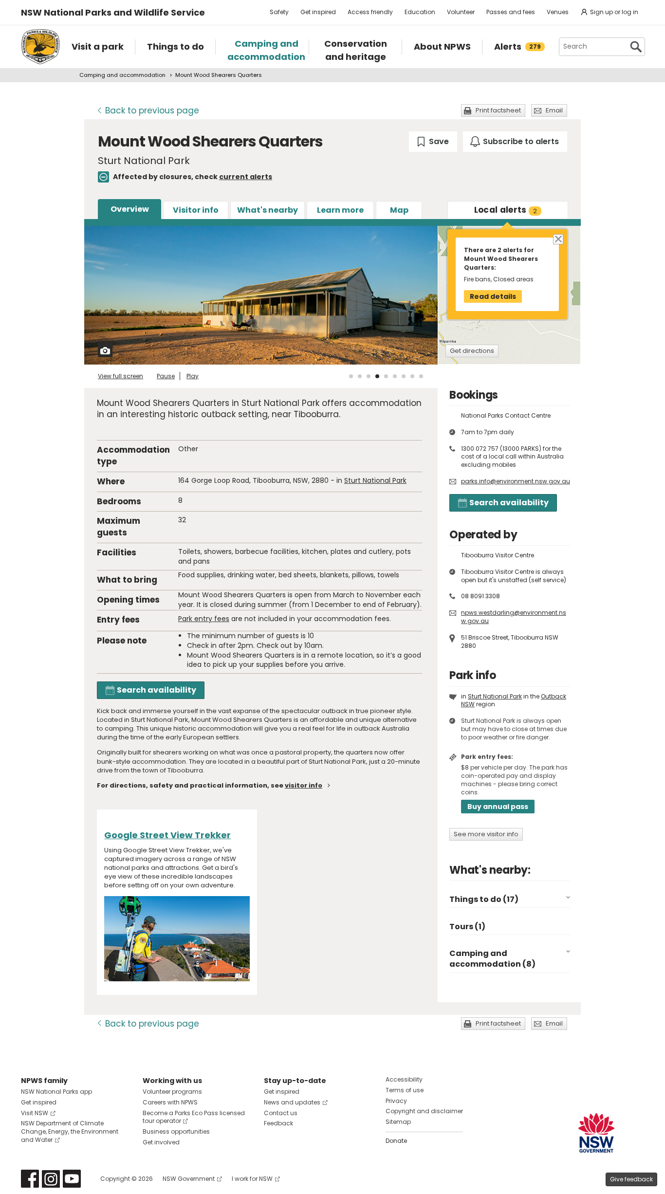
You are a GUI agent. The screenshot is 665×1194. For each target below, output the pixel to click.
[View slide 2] (360, 376)
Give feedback (631, 1179)
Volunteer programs (172, 1091)
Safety (279, 12)
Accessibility (404, 1079)
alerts (505, 210)
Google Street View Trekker (167, 835)
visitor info (303, 785)
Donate (396, 1141)
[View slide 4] (377, 376)
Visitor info (196, 210)
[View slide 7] (404, 376)
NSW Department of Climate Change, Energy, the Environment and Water (69, 1131)
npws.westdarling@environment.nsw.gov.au (513, 616)
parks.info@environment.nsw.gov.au (515, 481)
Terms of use (405, 1090)
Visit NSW (34, 1113)
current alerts (245, 177)
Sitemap (398, 1122)
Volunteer (461, 12)
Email (554, 110)
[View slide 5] (386, 376)
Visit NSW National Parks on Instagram (51, 1179)
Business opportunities (176, 1131)
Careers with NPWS (170, 1102)
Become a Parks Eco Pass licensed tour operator (194, 1117)
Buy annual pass (497, 806)
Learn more (340, 210)
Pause (166, 376)
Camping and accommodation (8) (492, 959)
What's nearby (267, 210)
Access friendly (370, 12)
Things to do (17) (483, 899)
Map (399, 210)
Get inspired (318, 12)
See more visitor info (486, 834)
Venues (558, 12)
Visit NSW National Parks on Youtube (72, 1179)
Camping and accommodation (122, 75)
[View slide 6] (395, 376)
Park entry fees (203, 619)
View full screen (120, 376)
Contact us (280, 1113)
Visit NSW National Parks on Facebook (30, 1179)
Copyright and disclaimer (424, 1111)
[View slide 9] (421, 376)
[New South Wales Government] (596, 1133)
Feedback (278, 1123)
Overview (130, 209)
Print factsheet (498, 110)
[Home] (40, 46)
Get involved (161, 1142)
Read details (493, 296)
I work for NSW (252, 1179)
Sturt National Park (375, 480)
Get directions (472, 350)
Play (192, 376)
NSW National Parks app (56, 1091)
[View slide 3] (368, 376)
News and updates (292, 1102)
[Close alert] (557, 238)
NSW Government (189, 1179)
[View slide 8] (412, 376)
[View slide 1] (351, 376)
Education (420, 12)
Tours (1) (467, 926)
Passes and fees (510, 12)
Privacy (396, 1101)
